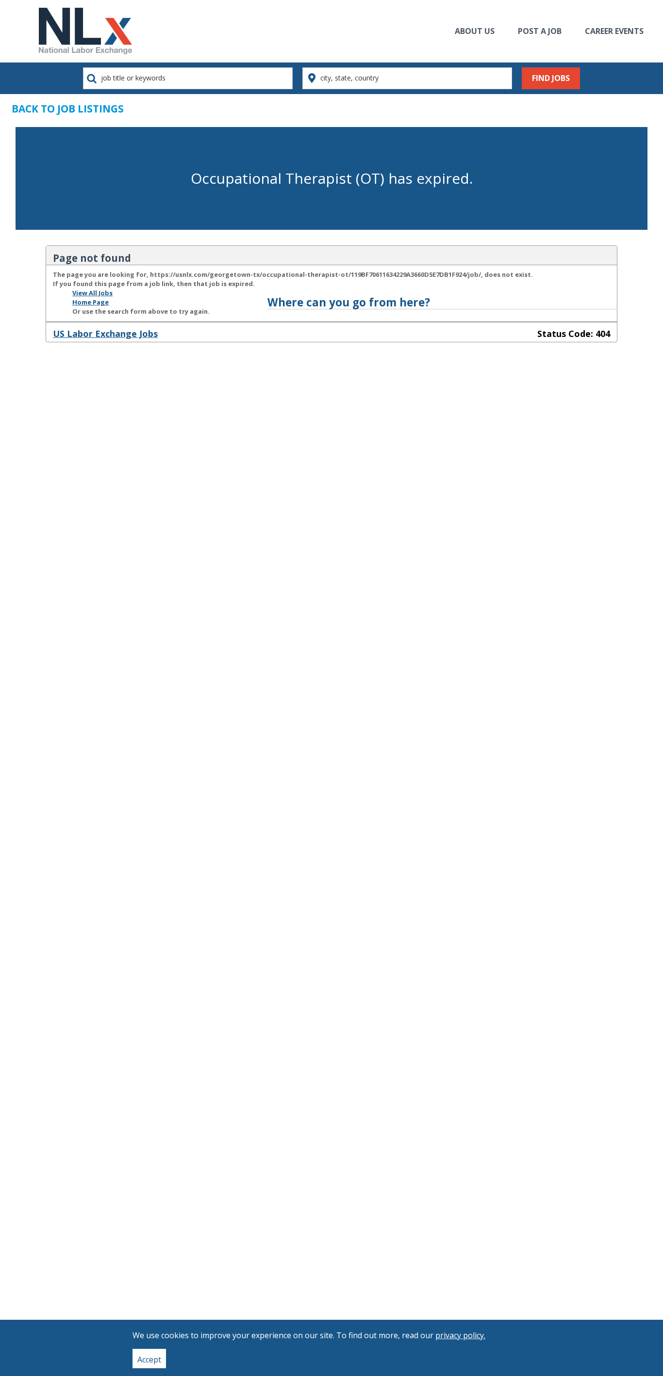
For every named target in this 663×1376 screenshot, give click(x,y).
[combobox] (188, 78)
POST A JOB (540, 31)
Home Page (90, 302)
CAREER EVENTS (614, 31)
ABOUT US (475, 31)
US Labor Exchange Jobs (105, 333)
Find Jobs (551, 78)
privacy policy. (460, 1335)
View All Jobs (92, 292)
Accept (149, 1359)
